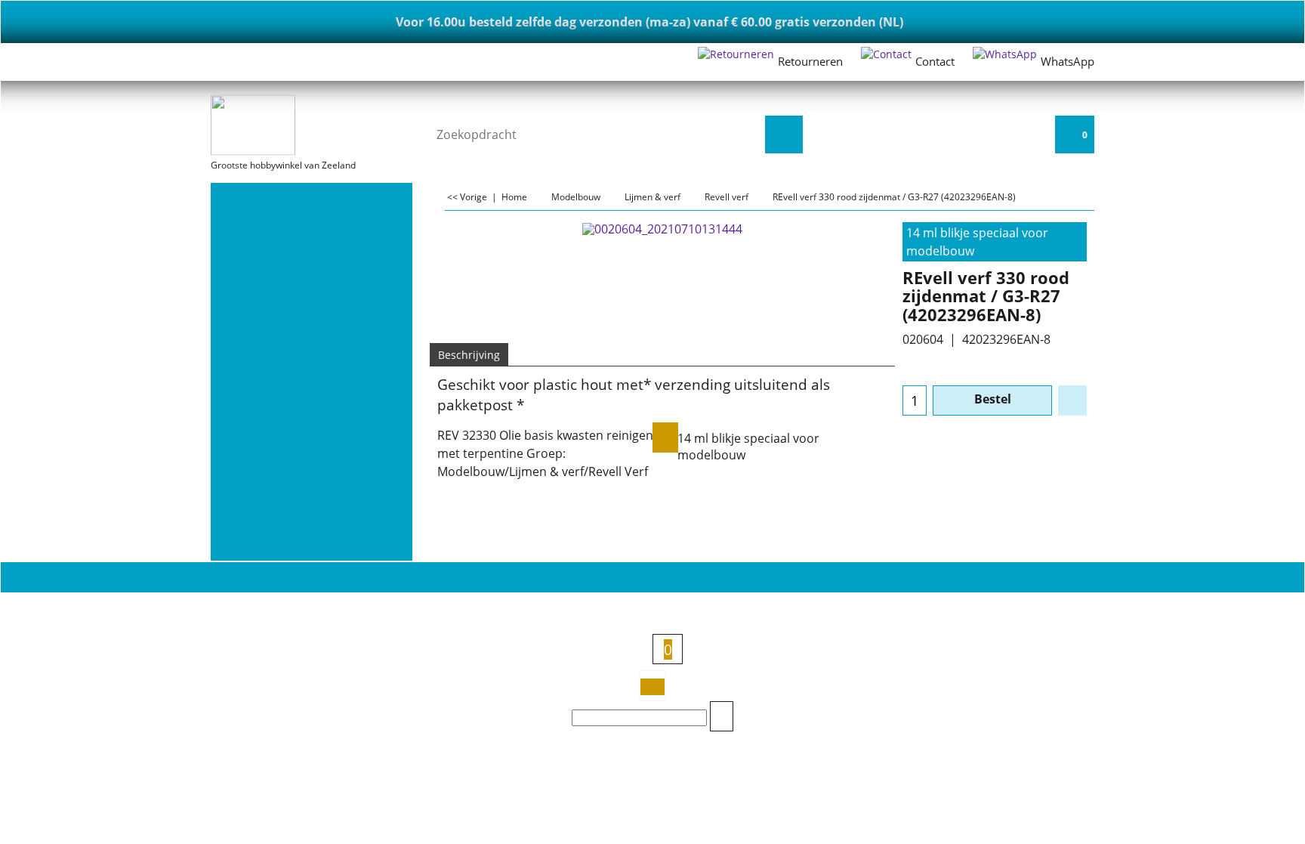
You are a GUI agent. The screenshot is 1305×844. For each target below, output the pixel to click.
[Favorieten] (1072, 400)
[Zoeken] (784, 134)
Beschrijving (469, 355)
